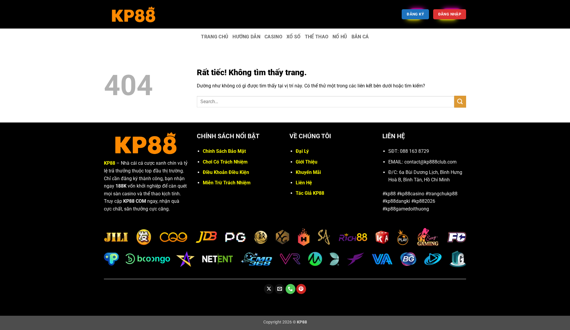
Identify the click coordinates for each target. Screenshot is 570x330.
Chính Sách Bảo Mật (224, 151)
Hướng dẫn (246, 37)
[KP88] (133, 14)
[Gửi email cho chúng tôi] (279, 289)
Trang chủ (214, 37)
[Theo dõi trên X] (269, 289)
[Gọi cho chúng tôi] (290, 289)
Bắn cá (360, 37)
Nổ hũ (339, 37)
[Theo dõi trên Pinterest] (301, 289)
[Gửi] (460, 101)
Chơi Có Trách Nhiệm (225, 162)
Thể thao (317, 37)
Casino (273, 37)
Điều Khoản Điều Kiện (226, 172)
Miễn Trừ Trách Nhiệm (227, 183)
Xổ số (293, 37)
